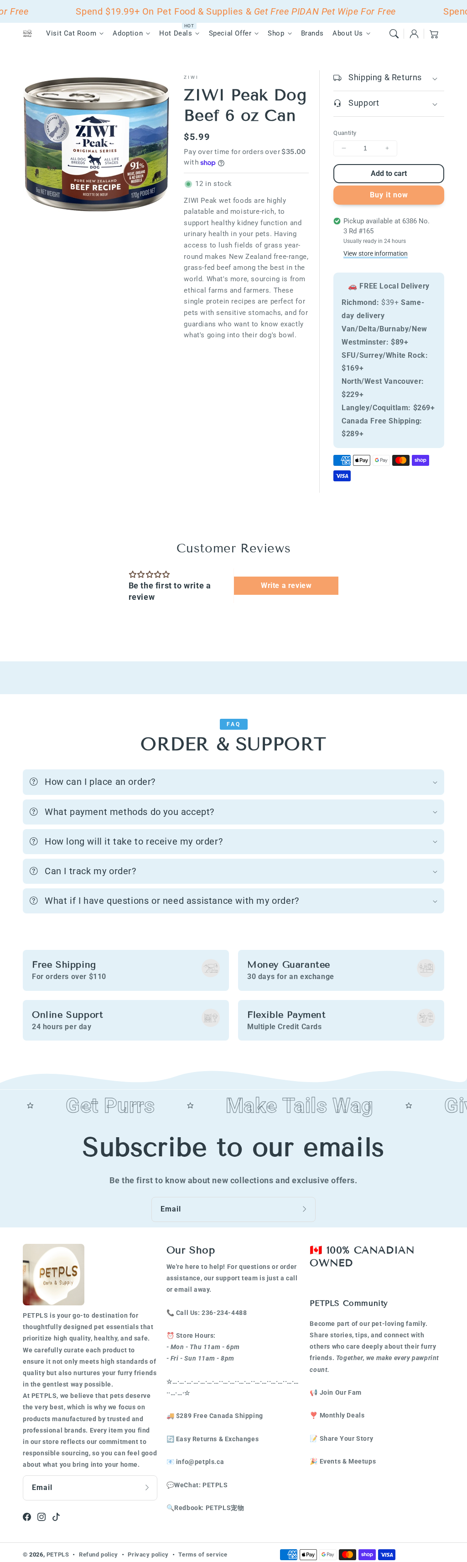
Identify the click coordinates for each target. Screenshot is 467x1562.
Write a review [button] (286, 585)
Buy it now (389, 195)
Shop (276, 33)
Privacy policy (148, 1554)
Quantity (344, 132)
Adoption (128, 33)
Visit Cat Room (71, 33)
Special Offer (230, 33)
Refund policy (98, 1554)
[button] (394, 34)
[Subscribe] (306, 1209)
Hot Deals (175, 33)
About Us (347, 33)
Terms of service (203, 1554)
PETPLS (58, 1554)
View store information (375, 253)
